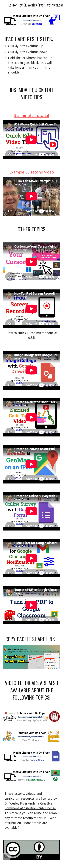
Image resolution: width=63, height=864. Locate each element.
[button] (4, 5)
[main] (31, 55)
